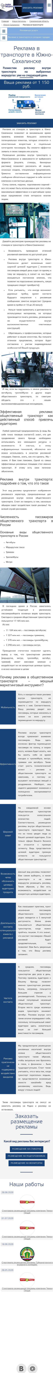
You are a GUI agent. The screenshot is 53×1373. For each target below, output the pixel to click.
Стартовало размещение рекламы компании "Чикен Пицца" (27, 1212)
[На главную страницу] (6, 11)
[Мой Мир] (32, 1365)
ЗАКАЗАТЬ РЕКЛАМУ (33, 8)
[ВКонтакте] (21, 1365)
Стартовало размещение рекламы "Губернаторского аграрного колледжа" (27, 1264)
